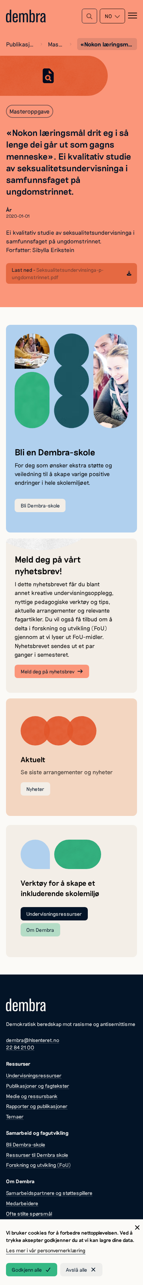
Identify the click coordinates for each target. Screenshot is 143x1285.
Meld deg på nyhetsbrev (47, 671)
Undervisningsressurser (54, 914)
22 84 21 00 (20, 1047)
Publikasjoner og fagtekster (20, 44)
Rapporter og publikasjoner (37, 1106)
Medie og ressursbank (32, 1096)
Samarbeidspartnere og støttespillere (49, 1193)
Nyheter (35, 789)
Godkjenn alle (27, 1270)
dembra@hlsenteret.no (32, 1040)
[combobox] (112, 16)
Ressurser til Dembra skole (37, 1155)
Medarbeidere (22, 1203)
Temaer (15, 1116)
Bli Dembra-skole (40, 505)
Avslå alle (76, 1270)
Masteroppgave (56, 44)
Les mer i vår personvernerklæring (45, 1250)
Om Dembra (40, 930)
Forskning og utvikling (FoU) (38, 1165)
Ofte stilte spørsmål (29, 1214)
